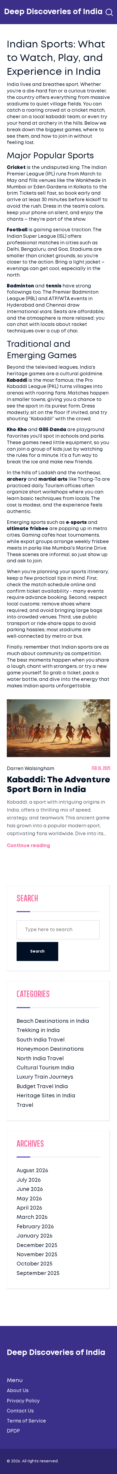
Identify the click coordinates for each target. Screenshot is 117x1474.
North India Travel (40, 1058)
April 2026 (29, 1208)
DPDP (13, 1431)
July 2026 (29, 1180)
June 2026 (30, 1189)
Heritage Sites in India (46, 1096)
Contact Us (20, 1411)
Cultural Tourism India (45, 1068)
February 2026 (35, 1227)
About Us (18, 1391)
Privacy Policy (23, 1401)
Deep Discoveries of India (53, 12)
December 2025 (37, 1245)
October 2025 (34, 1264)
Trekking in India (38, 1030)
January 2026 (35, 1236)
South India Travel (40, 1040)
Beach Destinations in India (53, 1021)
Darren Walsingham (30, 769)
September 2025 (38, 1273)
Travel (25, 1105)
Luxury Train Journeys (45, 1077)
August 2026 (32, 1170)
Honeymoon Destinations (50, 1049)
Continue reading (28, 846)
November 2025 (37, 1254)
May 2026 (29, 1199)
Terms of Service (26, 1421)
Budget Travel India (42, 1086)
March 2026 (32, 1217)
